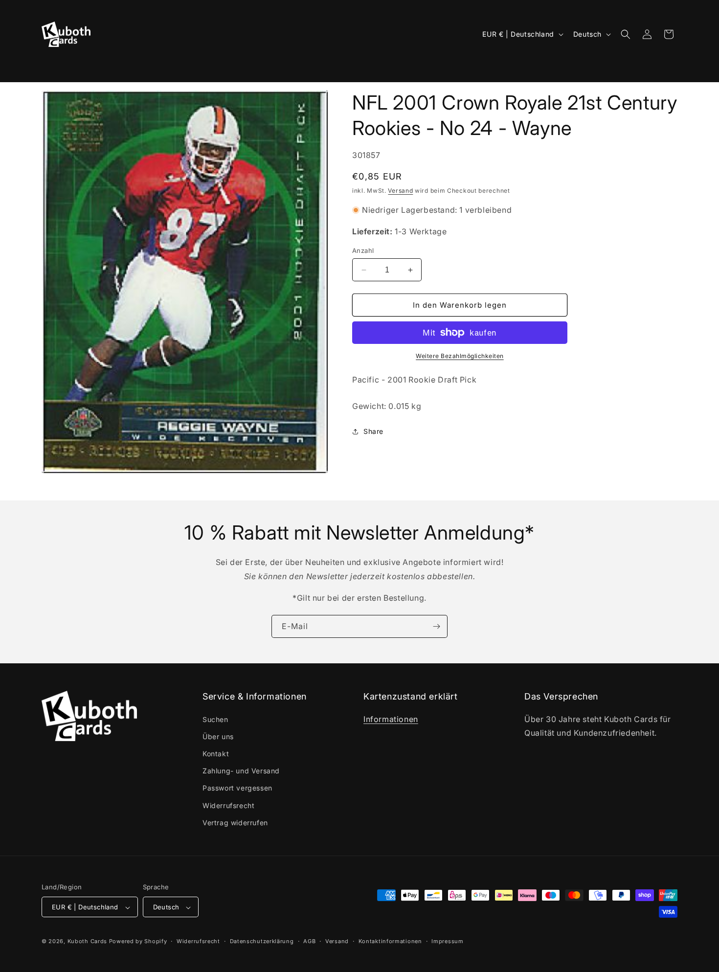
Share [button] (373, 431)
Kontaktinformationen (390, 941)
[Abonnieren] (436, 626)
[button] (55, 66)
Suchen (215, 719)
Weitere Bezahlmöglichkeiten (460, 356)
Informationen (390, 719)
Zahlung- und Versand (241, 771)
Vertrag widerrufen (235, 822)
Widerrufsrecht (228, 805)
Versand (400, 190)
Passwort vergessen (237, 788)
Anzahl (363, 250)
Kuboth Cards (87, 941)
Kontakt (215, 753)
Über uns (218, 736)
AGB (309, 941)
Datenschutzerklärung (262, 941)
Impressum (447, 941)
